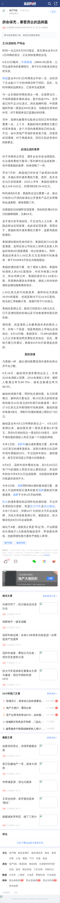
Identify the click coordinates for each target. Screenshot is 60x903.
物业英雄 (26, 869)
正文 (16, 893)
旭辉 (20, 485)
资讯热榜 (13, 886)
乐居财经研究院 (47, 864)
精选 (45, 858)
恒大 (5, 501)
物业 (47, 853)
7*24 (31, 858)
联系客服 (47, 555)
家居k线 (23, 864)
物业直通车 (23, 853)
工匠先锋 (38, 869)
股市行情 (21, 543)
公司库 (12, 875)
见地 (11, 869)
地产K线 (8, 543)
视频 (24, 858)
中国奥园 (26, 62)
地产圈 (12, 853)
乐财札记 (49, 869)
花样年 (21, 444)
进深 (18, 869)
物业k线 (33, 864)
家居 (53, 853)
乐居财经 (10, 28)
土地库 (30, 875)
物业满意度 (37, 853)
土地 (18, 858)
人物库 (21, 875)
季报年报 (40, 875)
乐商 (11, 858)
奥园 (5, 78)
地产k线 (13, 864)
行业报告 (51, 875)
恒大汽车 (35, 506)
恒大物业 (49, 506)
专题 (38, 858)
